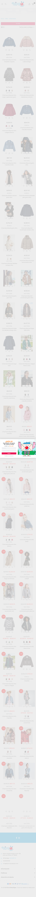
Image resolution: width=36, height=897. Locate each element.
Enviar (9, 453)
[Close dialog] (35, 439)
